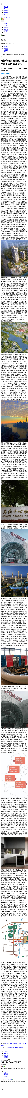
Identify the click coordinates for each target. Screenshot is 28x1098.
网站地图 (10, 1079)
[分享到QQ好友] (3, 1066)
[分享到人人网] (8, 73)
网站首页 (6, 7)
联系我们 (6, 14)
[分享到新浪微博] (3, 19)
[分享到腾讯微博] (6, 73)
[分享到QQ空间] (3, 73)
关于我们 (6, 8)
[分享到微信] (1, 19)
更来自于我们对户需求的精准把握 (14, 1047)
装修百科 (6, 12)
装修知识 (6, 10)
